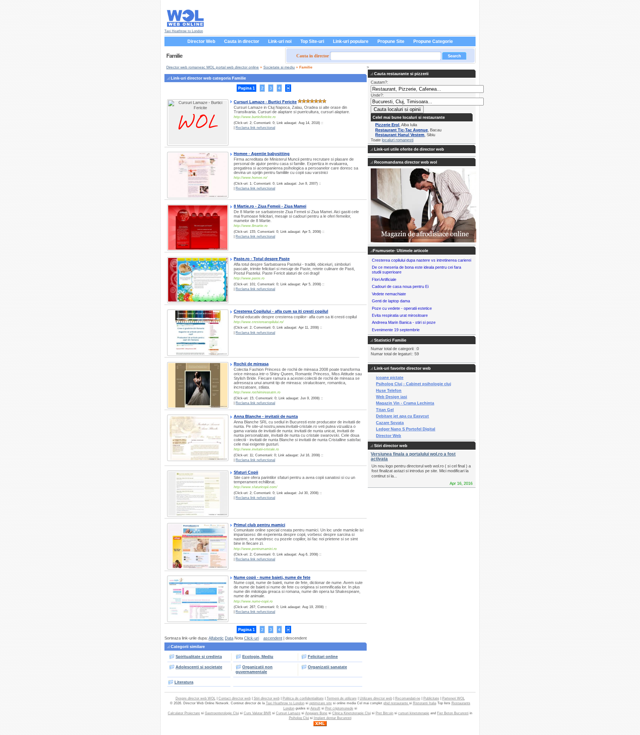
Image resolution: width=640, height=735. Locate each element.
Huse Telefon (388, 390)
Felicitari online (323, 656)
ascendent (272, 638)
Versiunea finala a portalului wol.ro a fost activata (413, 457)
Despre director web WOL (196, 698)
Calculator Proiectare (184, 713)
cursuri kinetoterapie (413, 713)
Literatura (183, 682)
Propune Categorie (433, 41)
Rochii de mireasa (251, 364)
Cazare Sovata (390, 422)
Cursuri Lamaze (288, 713)
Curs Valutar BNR (257, 713)
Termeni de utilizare (342, 698)
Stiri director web (267, 698)
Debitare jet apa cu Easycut (402, 416)
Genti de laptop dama (391, 301)
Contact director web (235, 698)
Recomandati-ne (407, 698)
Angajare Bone (316, 713)
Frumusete (383, 250)
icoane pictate (389, 377)
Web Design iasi (391, 397)
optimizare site (320, 703)
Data (229, 638)
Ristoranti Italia (424, 703)
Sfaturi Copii (246, 472)
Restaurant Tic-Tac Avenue (401, 130)
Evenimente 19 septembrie (396, 330)
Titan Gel (385, 409)
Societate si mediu (279, 67)
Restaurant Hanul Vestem (399, 134)
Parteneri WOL (453, 698)
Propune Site (390, 41)
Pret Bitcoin (384, 713)
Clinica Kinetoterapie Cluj (351, 713)
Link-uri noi (279, 41)
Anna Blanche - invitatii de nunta (266, 416)
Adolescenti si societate (199, 667)
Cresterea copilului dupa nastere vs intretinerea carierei (421, 260)
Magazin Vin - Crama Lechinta (405, 403)
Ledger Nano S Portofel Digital (405, 429)
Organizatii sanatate (327, 667)
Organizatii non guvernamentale (254, 669)
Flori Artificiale (384, 279)
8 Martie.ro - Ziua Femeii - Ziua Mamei (270, 206)
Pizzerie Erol (387, 125)
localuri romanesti (397, 140)
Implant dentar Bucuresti (332, 718)
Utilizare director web (376, 698)
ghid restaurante (396, 703)
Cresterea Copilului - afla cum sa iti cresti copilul (281, 311)
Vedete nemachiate (389, 294)
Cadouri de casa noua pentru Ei (400, 286)
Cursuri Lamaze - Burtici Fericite (265, 102)
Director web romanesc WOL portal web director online (212, 67)
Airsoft (315, 708)
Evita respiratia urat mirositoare (400, 315)
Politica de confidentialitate (303, 698)
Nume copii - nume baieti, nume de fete (272, 577)
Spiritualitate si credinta (199, 656)
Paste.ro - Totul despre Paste (262, 258)
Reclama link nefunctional (255, 128)
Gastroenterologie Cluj (222, 713)
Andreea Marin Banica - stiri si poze (404, 322)
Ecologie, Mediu (257, 656)
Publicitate (431, 698)
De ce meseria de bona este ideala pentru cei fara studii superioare (416, 269)
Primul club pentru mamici (259, 525)
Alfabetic (216, 638)
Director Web (201, 41)
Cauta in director (241, 41)
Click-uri (251, 638)
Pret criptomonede (339, 708)
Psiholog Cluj (299, 718)
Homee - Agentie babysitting (262, 153)
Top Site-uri (312, 41)
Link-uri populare (351, 41)
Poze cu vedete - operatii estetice (402, 308)
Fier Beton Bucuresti (453, 713)
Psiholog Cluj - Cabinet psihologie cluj (413, 384)
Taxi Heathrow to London (183, 31)
